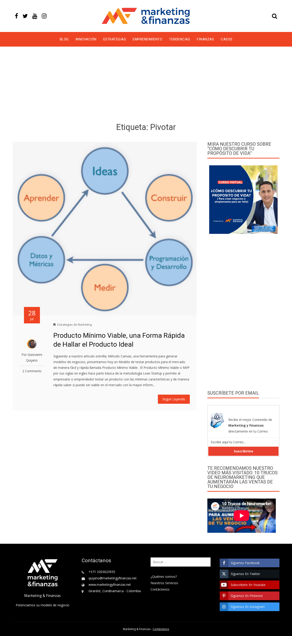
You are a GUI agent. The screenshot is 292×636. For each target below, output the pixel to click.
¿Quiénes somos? (164, 576)
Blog (64, 39)
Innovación (86, 39)
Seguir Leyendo (173, 399)
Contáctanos (161, 629)
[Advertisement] (146, 85)
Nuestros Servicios (164, 583)
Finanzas (205, 39)
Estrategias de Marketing (74, 324)
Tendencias (179, 39)
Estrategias (114, 39)
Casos (226, 39)
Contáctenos (160, 589)
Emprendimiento (147, 39)
